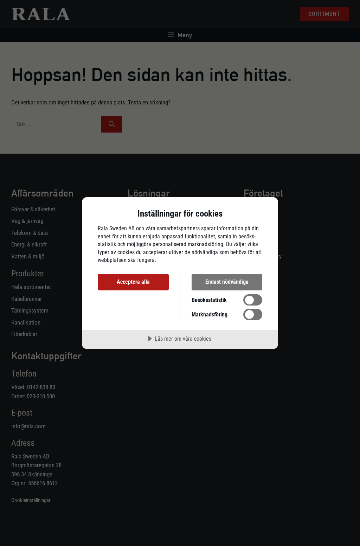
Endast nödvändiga (227, 281)
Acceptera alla (133, 281)
